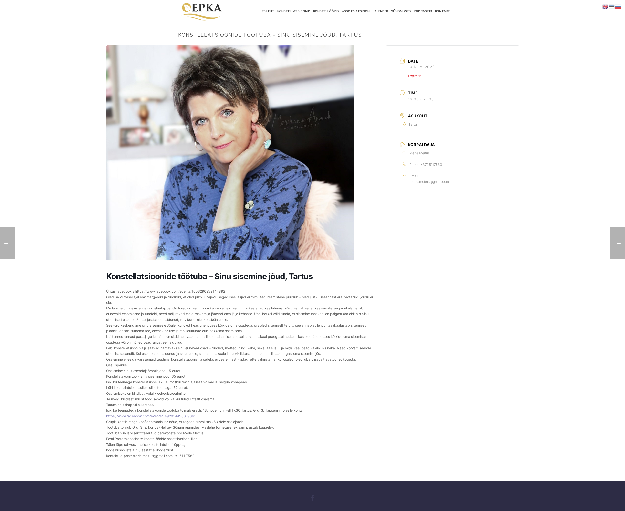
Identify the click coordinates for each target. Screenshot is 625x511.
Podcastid (423, 11)
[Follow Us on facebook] (312, 498)
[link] (151, 416)
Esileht (268, 11)
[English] (605, 6)
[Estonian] (612, 6)
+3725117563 (431, 164)
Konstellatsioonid (293, 11)
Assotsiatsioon (356, 11)
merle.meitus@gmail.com (429, 182)
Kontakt (442, 11)
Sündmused (401, 11)
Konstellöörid (326, 11)
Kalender (380, 11)
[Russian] (618, 6)
